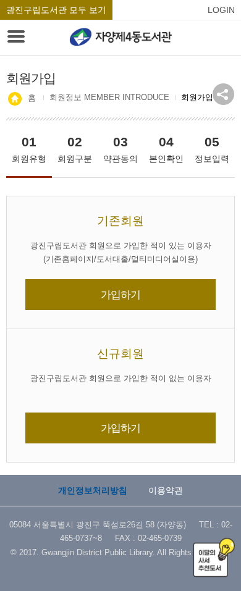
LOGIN (221, 10)
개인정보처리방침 (92, 490)
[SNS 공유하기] (223, 94)
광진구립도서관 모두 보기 (56, 10)
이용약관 (165, 490)
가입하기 (120, 294)
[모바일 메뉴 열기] (16, 38)
